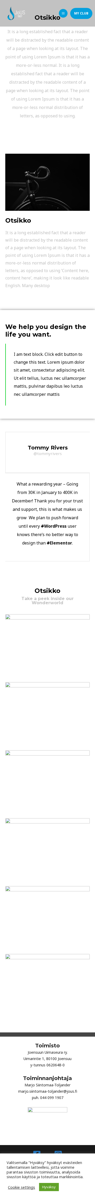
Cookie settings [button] (21, 1187)
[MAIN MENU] (63, 13)
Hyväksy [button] (49, 1187)
